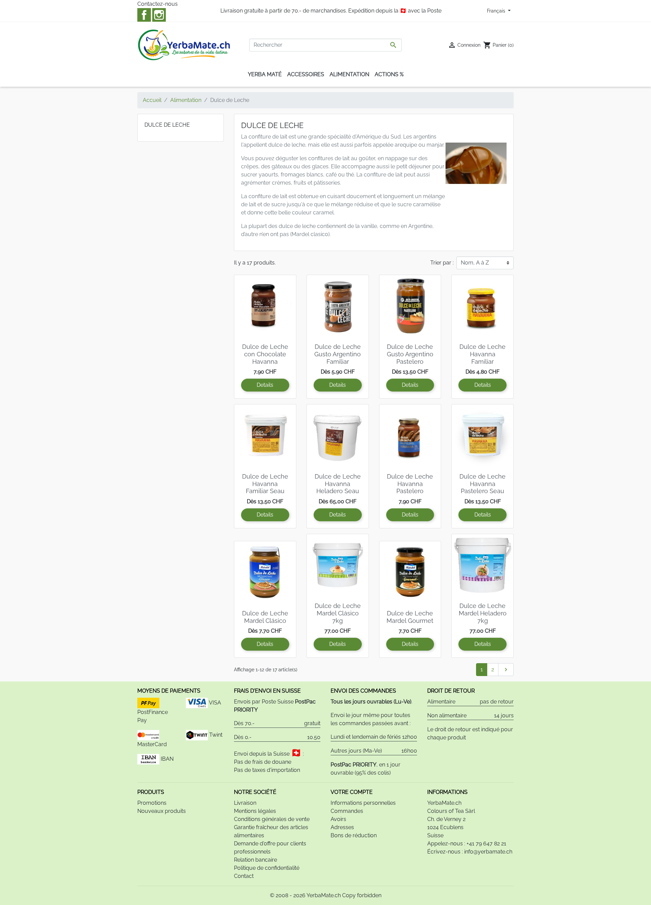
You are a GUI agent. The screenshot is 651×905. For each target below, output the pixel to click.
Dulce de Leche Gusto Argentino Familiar (337, 354)
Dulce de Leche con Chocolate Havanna (265, 354)
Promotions (151, 803)
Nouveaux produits (161, 811)
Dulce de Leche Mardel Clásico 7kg (338, 613)
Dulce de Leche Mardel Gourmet (410, 617)
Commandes (347, 811)
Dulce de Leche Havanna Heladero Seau (338, 483)
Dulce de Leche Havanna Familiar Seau (265, 483)
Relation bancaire (255, 860)
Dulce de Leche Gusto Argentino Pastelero (410, 354)
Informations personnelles (363, 803)
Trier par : (442, 262)
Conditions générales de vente (272, 819)
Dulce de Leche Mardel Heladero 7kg (483, 613)
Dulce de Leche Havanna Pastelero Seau (482, 483)
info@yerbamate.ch (488, 851)
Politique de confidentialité (266, 868)
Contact (244, 876)
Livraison (245, 803)
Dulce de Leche (167, 125)
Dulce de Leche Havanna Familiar (482, 354)
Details (265, 385)
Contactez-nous (157, 4)
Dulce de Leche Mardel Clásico (265, 617)
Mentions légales (255, 811)
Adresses (342, 827)
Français (497, 11)
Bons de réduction (354, 835)
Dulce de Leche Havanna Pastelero (410, 483)
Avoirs (338, 819)
